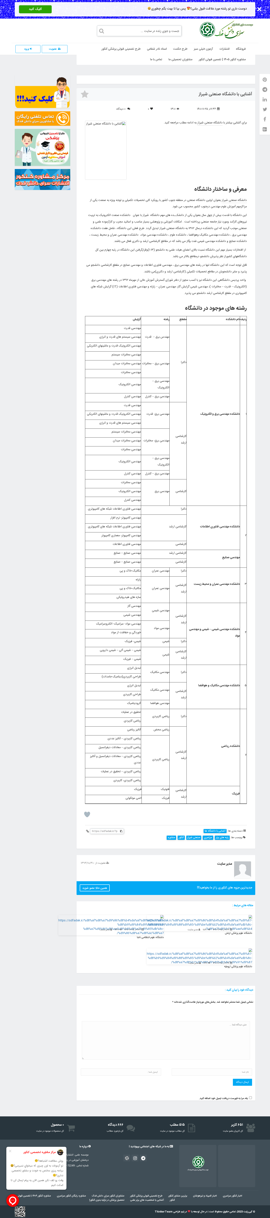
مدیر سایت (224, 864)
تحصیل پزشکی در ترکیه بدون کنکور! (106, 1200)
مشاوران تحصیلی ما (180, 59)
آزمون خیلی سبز (203, 49)
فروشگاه (241, 49)
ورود (27, 49)
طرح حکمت (180, 49)
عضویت (52, 49)
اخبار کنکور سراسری (232, 1196)
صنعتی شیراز (193, 838)
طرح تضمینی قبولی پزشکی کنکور (121, 49)
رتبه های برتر (222, 838)
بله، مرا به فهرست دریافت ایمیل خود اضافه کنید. (223, 1098)
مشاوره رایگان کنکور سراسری (71, 1196)
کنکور (181, 838)
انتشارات (224, 49)
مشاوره (171, 838)
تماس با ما (156, 59)
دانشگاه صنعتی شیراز (210, 122)
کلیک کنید (35, 9)
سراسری (208, 838)
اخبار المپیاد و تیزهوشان (205, 1196)
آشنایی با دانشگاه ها (215, 831)
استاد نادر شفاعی (157, 49)
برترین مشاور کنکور (177, 1196)
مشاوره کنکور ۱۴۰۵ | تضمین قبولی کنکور (222, 59)
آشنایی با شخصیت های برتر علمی (147, 1200)
